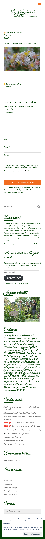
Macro (25, 369)
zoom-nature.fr (10, 487)
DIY (5, 362)
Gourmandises (33, 364)
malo (7, 43)
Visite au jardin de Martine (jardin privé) (22, 430)
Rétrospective (10, 384)
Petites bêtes (19, 375)
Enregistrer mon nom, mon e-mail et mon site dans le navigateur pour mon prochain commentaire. (22, 166)
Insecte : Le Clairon (12, 437)
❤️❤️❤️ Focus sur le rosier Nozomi (19, 422)
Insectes (18, 367)
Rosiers (33, 381)
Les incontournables (13, 370)
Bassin (30, 344)
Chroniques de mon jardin (21, 351)
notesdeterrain (10, 494)
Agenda (7, 335)
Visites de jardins (14, 387)
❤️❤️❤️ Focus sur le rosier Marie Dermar (22, 426)
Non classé (34, 370)
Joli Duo (37, 367)
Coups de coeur (30, 359)
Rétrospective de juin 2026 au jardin (20, 413)
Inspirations (28, 367)
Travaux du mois (24, 384)
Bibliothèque (8, 347)
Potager (27, 378)
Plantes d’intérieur (33, 376)
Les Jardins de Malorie (22, 13)
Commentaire (9, 113)
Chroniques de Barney (12, 350)
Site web (7, 155)
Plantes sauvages (13, 378)
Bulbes (33, 347)
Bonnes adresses (20, 347)
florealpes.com (10, 491)
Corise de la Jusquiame (14, 444)
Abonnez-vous (13, 278)
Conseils (15, 359)
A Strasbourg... (21, 339)
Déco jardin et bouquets (20, 361)
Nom (6, 139)
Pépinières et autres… (13, 460)
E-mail (7, 147)
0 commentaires (17, 43)
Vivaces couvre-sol (10, 390)
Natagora (8, 480)
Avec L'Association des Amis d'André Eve (22, 343)
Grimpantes (9, 367)
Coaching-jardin (17, 356)
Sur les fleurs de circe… (14, 440)
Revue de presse (21, 382)
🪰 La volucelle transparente (16, 433)
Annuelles (17, 335)
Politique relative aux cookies (29, 529)
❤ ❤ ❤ (21, 390)
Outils (27, 373)
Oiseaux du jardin (14, 372)
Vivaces (31, 387)
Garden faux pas (20, 365)
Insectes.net (9, 484)
